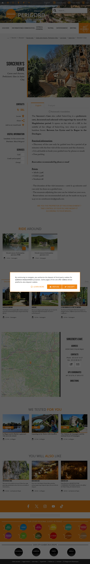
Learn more (38, 287)
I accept (71, 287)
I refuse (55, 287)
